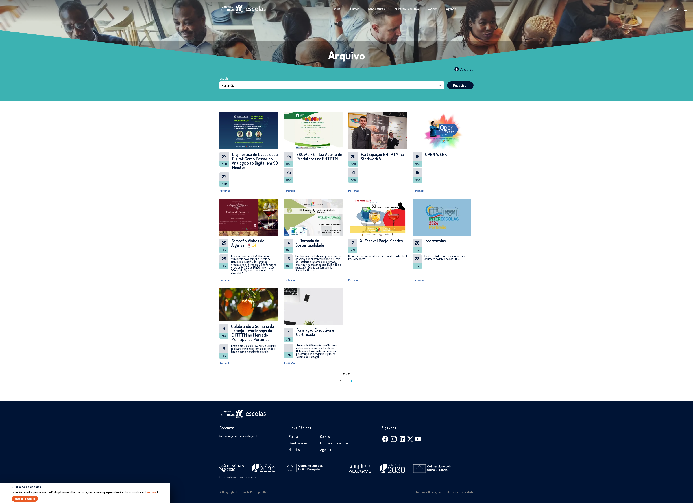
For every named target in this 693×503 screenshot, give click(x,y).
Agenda (451, 9)
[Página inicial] (242, 9)
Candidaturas (376, 9)
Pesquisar (460, 85)
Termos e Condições (428, 492)
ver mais (151, 492)
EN (676, 9)
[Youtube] (418, 439)
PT (671, 9)
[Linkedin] (402, 439)
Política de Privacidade (459, 492)
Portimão (224, 190)
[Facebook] (385, 439)
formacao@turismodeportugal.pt (238, 436)
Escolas (337, 9)
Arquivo (346, 55)
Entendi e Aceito (24, 498)
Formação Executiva (406, 9)
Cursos (354, 9)
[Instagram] (393, 439)
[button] (685, 8)
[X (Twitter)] (410, 439)
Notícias (432, 9)
